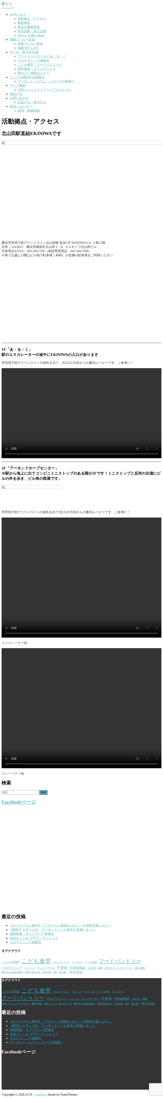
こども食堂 (36, 961)
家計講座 (140, 968)
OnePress (41, 1094)
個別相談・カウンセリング (36, 68)
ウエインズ (77, 992)
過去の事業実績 (28, 27)
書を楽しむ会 (65, 1004)
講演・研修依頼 (28, 110)
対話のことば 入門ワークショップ (34, 938)
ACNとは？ (18, 14)
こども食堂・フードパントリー (39, 64)
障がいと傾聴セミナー (33, 73)
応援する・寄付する (31, 102)
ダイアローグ (118, 992)
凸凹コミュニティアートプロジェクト (44, 89)
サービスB (77, 962)
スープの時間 (90, 962)
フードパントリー (120, 961)
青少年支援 (76, 972)
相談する (16, 94)
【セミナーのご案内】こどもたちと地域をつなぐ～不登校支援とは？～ (60, 925)
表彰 (55, 972)
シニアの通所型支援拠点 (27, 77)
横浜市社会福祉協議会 (12, 972)
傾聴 (100, 968)
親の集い (63, 972)
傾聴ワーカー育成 (22, 39)
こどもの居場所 (11, 962)
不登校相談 (77, 968)
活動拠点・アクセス (31, 18)
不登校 (62, 968)
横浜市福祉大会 (33, 972)
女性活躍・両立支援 (31, 31)
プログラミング (12, 968)
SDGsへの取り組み (30, 35)
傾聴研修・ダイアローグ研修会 (32, 934)
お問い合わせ (19, 98)
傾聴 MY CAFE (28, 48)
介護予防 (91, 968)
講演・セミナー (21, 106)
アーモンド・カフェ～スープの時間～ (37, 1042)
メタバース (29, 968)
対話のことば (50, 1004)
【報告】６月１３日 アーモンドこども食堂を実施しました (52, 929)
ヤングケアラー (46, 968)
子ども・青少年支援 (24, 52)
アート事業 (17, 85)
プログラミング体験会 (33, 60)
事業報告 (23, 22)
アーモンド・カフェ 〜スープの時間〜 (46, 81)
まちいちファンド (61, 962)
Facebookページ (19, 801)
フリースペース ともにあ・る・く (41, 56)
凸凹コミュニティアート (119, 968)
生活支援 (46, 972)
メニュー (8, 7)
